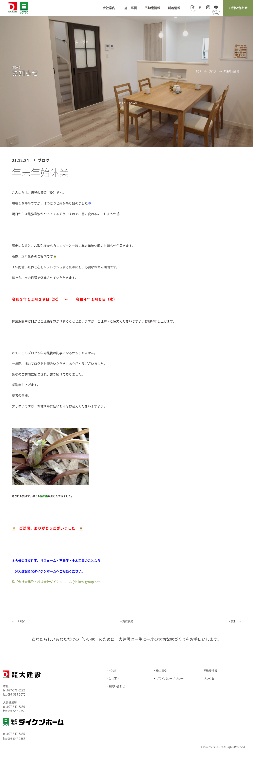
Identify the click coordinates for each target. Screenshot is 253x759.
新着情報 (174, 7)
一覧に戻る (126, 621)
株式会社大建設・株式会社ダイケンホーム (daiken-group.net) (56, 581)
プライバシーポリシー (170, 678)
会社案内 (109, 7)
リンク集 (208, 678)
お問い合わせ (238, 7)
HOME (112, 670)
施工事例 (130, 7)
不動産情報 (152, 7)
